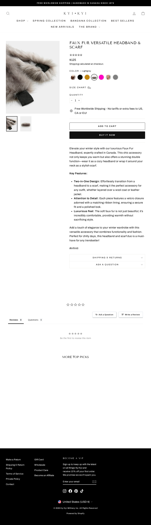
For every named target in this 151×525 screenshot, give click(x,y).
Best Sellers (122, 20)
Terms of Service (14, 474)
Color (80, 71)
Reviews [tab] (14, 319)
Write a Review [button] (132, 314)
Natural (87, 77)
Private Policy (13, 479)
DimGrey (115, 77)
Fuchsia (101, 77)
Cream (108, 77)
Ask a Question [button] (106, 314)
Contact (10, 484)
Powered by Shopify (75, 513)
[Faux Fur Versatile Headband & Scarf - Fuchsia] (26, 430)
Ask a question (107, 264)
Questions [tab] (33, 319)
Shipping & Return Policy (15, 467)
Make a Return (13, 459)
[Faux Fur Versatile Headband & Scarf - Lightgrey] (22, 430)
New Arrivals (62, 27)
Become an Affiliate (44, 475)
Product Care (41, 470)
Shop (21, 20)
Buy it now (107, 135)
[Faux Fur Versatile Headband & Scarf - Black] (14, 430)
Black (80, 77)
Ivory (73, 77)
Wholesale (39, 465)
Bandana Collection (88, 20)
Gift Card (39, 459)
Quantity (76, 95)
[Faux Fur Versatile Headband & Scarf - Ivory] (10, 430)
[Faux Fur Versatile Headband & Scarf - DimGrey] (34, 430)
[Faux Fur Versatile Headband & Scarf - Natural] (18, 430)
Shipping (74, 64)
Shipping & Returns (107, 258)
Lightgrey (94, 77)
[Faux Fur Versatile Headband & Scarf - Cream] (30, 430)
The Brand (88, 27)
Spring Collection (49, 20)
